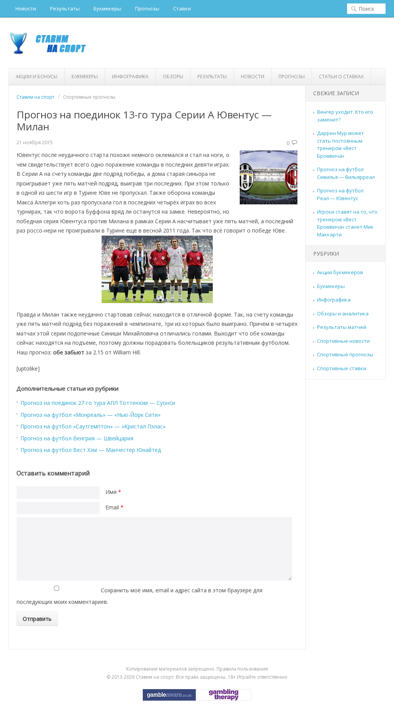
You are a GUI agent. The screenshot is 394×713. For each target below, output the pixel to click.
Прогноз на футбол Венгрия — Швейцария (77, 438)
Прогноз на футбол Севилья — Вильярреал (346, 173)
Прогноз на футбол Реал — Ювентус (340, 194)
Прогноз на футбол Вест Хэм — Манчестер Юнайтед (90, 449)
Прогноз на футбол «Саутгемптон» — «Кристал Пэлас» (92, 426)
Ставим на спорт (35, 97)
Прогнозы (147, 8)
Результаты (65, 8)
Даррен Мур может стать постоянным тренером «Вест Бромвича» (340, 144)
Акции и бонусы (36, 76)
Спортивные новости (343, 340)
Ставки (182, 8)
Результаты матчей (341, 327)
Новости (25, 8)
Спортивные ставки (341, 368)
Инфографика (130, 76)
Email (114, 507)
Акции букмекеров (340, 272)
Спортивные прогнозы (345, 354)
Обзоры (173, 76)
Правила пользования (242, 669)
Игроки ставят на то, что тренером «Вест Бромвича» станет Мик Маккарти (347, 223)
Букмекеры (107, 8)
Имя (113, 492)
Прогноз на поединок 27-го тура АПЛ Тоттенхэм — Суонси (97, 402)
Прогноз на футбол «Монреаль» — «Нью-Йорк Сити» (90, 414)
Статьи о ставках (341, 76)
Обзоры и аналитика (343, 313)
